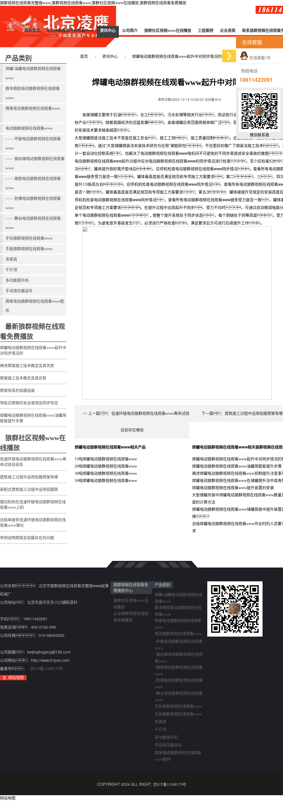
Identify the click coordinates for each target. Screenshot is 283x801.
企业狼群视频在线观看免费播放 (130, 614)
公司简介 (130, 30)
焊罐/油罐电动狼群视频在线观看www (33, 73)
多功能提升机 (17, 280)
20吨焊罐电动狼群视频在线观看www (106, 466)
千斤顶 (11, 270)
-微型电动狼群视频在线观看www (179, 668)
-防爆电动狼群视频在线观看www (179, 681)
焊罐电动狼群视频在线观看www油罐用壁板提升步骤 (33, 418)
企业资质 (227, 30)
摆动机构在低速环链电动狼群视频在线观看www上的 (33, 505)
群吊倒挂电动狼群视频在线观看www (33, 93)
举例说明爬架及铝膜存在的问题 (27, 538)
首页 (84, 56)
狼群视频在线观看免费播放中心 (130, 588)
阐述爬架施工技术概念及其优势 (27, 366)
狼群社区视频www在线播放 (167, 30)
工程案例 (205, 30)
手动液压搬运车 (19, 291)
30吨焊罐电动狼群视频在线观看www (106, 473)
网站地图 (16, 678)
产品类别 (18, 58)
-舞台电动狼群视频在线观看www (179, 694)
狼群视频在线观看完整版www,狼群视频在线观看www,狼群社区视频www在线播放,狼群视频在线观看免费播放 (93, 3)
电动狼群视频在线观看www (69, 30)
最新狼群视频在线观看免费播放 (32, 331)
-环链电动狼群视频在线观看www (179, 642)
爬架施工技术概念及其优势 (23, 378)
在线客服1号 (259, 58)
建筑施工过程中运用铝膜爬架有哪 (29, 477)
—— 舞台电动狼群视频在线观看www (33, 223)
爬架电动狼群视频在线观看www (33, 108)
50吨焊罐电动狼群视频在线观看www (106, 481)
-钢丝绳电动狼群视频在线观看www (179, 655)
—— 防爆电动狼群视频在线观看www (33, 203)
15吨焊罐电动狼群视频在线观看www (106, 459)
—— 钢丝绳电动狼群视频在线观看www (35, 163)
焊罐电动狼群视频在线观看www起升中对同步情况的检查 (180, 56)
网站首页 (32, 30)
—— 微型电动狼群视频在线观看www (33, 183)
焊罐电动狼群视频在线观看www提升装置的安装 (233, 488)
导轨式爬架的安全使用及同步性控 (29, 403)
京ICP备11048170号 (46, 669)
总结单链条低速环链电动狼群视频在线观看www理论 (33, 522)
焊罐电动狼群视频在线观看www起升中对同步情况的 (33, 350)
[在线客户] (229, 56)
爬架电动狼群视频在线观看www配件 (35, 306)
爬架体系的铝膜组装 (17, 390)
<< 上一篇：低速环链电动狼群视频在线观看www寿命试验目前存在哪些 (136, 421)
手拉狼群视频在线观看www (29, 238)
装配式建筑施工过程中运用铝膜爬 (29, 489)
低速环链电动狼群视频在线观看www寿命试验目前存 (33, 462)
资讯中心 (108, 30)
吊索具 (11, 259)
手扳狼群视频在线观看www (29, 249)
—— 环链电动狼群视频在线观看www (33, 143)
